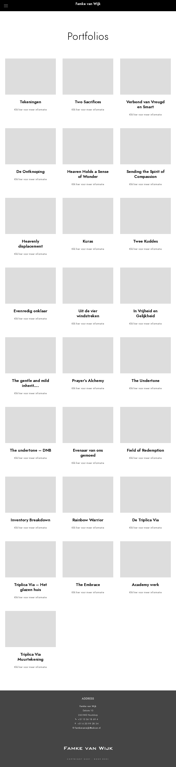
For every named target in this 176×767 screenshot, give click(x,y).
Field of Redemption (145, 450)
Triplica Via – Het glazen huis (30, 587)
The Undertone (145, 380)
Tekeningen (30, 102)
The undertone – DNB (30, 450)
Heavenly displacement (30, 243)
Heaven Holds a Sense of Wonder (88, 174)
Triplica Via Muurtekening (30, 656)
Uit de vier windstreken (88, 313)
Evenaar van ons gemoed (88, 452)
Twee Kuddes (145, 241)
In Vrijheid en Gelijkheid (145, 313)
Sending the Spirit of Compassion (145, 174)
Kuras (88, 241)
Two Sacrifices (88, 102)
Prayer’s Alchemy (88, 380)
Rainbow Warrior (87, 520)
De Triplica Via (145, 520)
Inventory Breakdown (30, 520)
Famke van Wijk (88, 3)
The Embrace (88, 584)
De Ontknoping (30, 171)
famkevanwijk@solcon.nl (88, 727)
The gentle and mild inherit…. (30, 383)
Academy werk (145, 584)
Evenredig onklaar (30, 311)
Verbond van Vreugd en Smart (145, 104)
